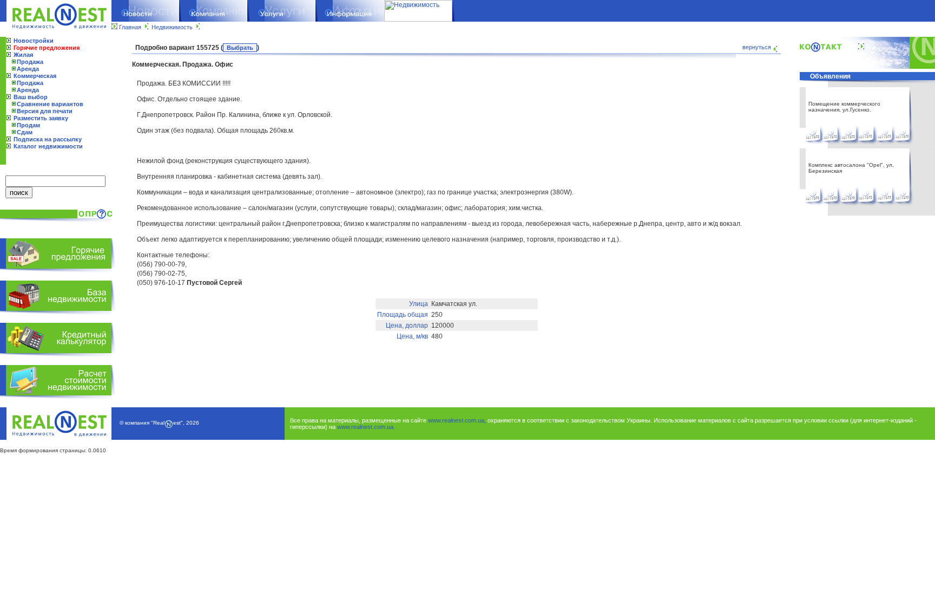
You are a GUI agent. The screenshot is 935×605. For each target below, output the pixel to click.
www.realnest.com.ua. (366, 427)
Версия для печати (45, 111)
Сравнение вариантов (50, 104)
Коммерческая (35, 76)
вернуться (756, 47)
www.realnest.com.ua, (457, 420)
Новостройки (34, 40)
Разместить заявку (41, 118)
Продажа (30, 61)
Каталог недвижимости (48, 146)
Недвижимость (172, 27)
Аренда (28, 69)
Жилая (23, 54)
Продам (28, 125)
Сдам (24, 132)
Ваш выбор (31, 97)
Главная (130, 27)
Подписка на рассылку (48, 139)
